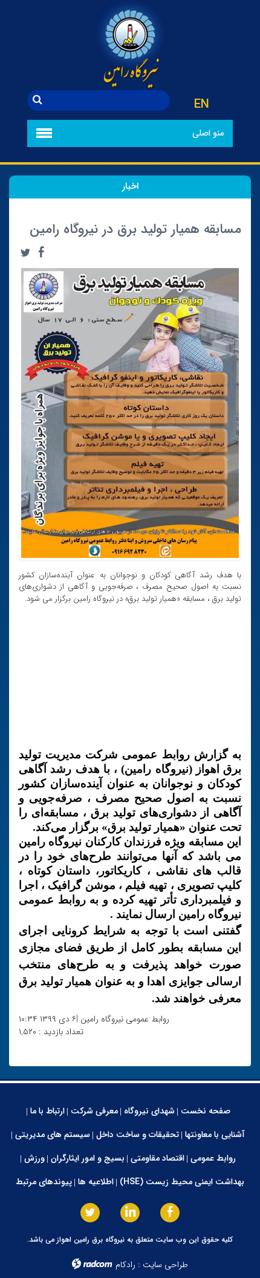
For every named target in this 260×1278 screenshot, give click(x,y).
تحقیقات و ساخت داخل (137, 1134)
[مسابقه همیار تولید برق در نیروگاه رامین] (130, 412)
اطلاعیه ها (96, 1181)
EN (201, 105)
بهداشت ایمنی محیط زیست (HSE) (182, 1181)
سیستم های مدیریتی (52, 1134)
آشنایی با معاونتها (215, 1134)
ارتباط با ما (47, 1111)
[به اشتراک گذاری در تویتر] (25, 252)
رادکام (125, 1264)
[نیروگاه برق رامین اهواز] (130, 45)
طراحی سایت (165, 1264)
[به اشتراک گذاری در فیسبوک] (41, 252)
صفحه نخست (205, 1111)
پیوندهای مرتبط (44, 1181)
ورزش (34, 1158)
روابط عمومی (213, 1158)
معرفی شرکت (94, 1111)
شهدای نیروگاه (149, 1111)
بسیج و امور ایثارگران (88, 1158)
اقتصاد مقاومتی (157, 1158)
